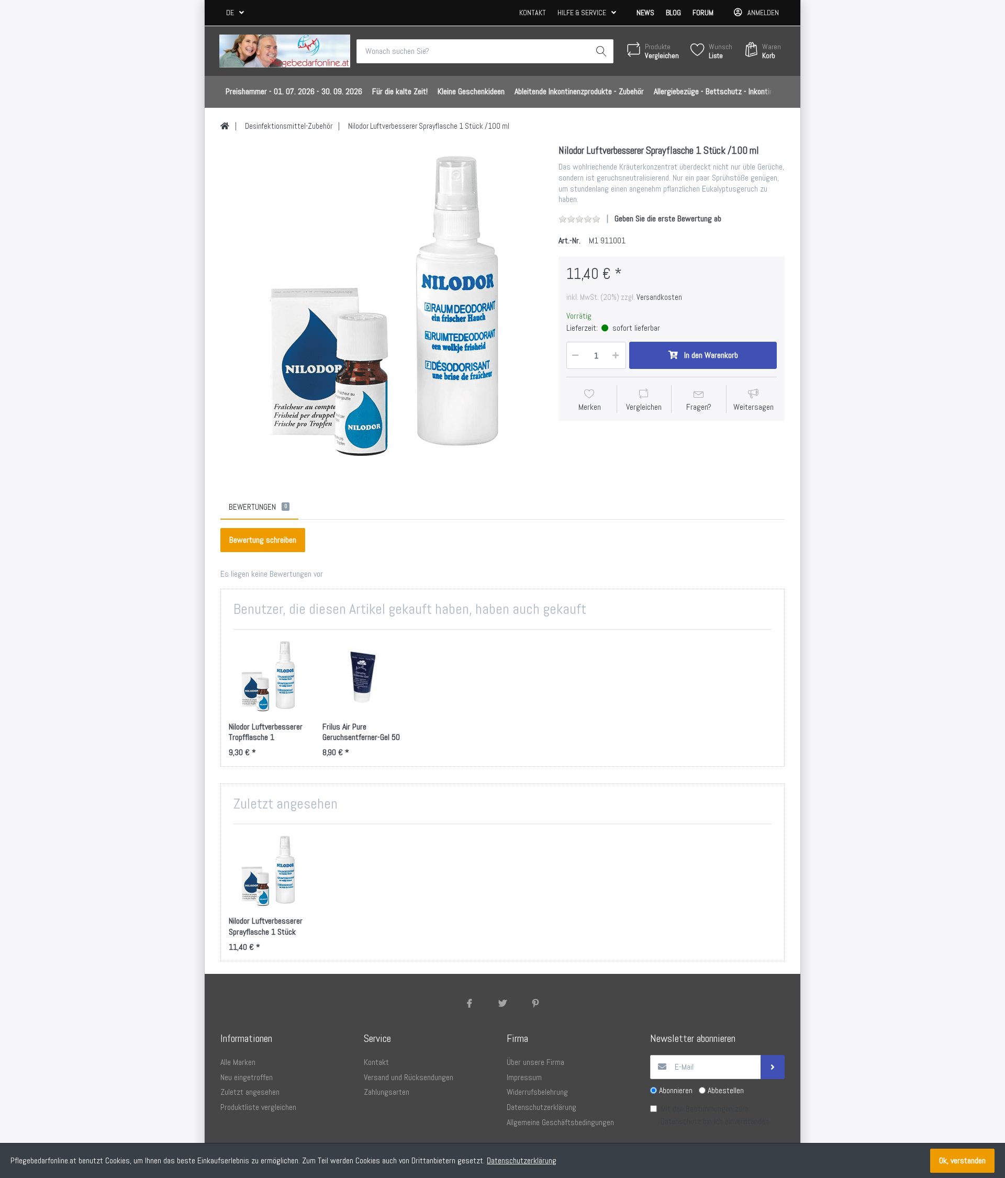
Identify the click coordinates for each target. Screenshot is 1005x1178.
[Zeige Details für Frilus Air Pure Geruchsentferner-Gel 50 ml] (361, 676)
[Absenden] (773, 1067)
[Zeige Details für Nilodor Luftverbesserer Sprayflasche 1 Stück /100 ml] (267, 871)
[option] (381, 305)
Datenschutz (681, 1121)
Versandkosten (659, 297)
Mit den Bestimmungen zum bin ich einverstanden (715, 1115)
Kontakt (532, 12)
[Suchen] (601, 51)
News (645, 12)
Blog (673, 12)
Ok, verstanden (962, 1160)
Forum (703, 12)
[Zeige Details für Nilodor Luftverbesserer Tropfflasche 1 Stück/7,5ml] (267, 676)
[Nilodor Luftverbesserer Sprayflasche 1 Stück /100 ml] (381, 305)
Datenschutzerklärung (521, 1160)
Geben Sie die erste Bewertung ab (668, 218)
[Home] (224, 126)
